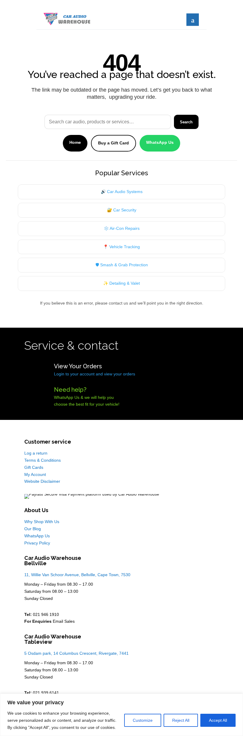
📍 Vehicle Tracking (121, 246)
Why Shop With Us (41, 521)
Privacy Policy (37, 543)
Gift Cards (33, 467)
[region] (121, 715)
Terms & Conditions (42, 460)
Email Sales (64, 621)
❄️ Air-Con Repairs (122, 228)
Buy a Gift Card (113, 143)
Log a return (35, 453)
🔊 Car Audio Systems (122, 191)
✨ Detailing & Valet (121, 283)
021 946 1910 (46, 614)
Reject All (180, 720)
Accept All (218, 720)
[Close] (236, 698)
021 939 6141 (46, 692)
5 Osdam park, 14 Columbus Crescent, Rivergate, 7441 (76, 653)
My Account (35, 474)
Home (75, 142)
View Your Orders (78, 366)
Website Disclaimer (42, 481)
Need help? (70, 389)
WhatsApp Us (160, 142)
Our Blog (32, 528)
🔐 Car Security (121, 210)
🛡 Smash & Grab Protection (121, 264)
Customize (143, 720)
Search (186, 122)
